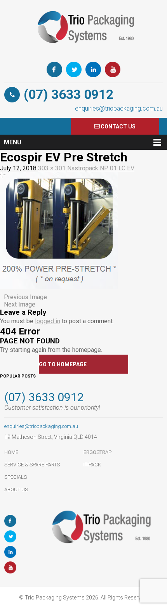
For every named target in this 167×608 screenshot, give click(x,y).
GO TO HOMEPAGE (63, 364)
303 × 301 (52, 168)
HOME (11, 452)
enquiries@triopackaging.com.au (119, 108)
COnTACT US (118, 126)
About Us (16, 489)
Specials (15, 477)
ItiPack (92, 465)
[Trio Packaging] (83, 52)
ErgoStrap (97, 452)
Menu (12, 142)
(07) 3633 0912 (68, 94)
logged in (47, 321)
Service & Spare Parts (32, 465)
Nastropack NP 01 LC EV (100, 168)
